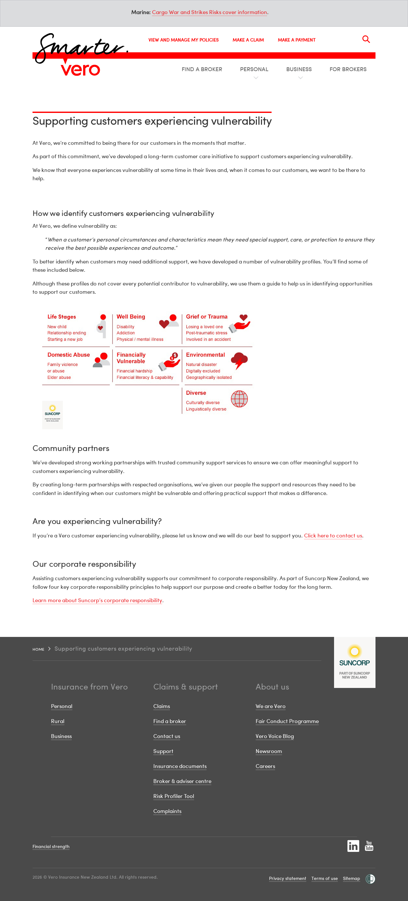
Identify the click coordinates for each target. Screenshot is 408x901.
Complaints (167, 811)
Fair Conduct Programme (287, 721)
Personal (61, 706)
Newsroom (269, 751)
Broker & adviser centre (182, 781)
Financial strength (51, 846)
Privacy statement (287, 878)
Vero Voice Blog (275, 736)
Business (61, 736)
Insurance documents (180, 766)
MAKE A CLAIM (248, 39)
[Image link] (80, 70)
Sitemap (351, 878)
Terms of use (324, 878)
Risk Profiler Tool (173, 796)
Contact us (166, 736)
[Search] (366, 39)
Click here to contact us (333, 535)
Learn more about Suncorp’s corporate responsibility (97, 600)
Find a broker (169, 721)
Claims (161, 706)
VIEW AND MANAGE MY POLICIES (184, 39)
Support (163, 751)
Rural (57, 721)
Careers (265, 766)
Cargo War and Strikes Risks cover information (209, 12)
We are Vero (271, 706)
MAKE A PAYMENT (297, 39)
